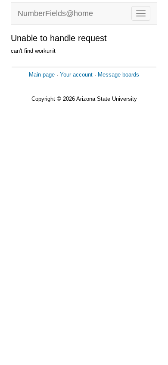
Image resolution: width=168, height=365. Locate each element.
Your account (76, 74)
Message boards (118, 74)
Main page (42, 74)
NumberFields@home (55, 13)
